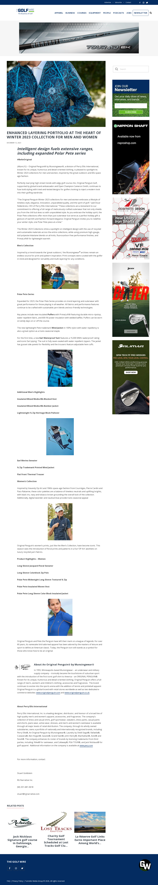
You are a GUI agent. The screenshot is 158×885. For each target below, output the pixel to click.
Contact (128, 2)
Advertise (107, 2)
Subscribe (118, 2)
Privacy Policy (17, 881)
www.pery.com (86, 745)
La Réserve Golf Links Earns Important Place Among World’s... (90, 840)
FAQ (8, 881)
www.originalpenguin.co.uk (77, 692)
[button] (150, 13)
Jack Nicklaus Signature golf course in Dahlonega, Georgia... (22, 841)
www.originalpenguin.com (48, 692)
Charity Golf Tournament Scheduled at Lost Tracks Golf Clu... (56, 840)
